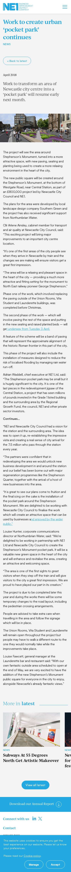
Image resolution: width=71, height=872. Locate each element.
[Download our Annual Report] (59, 804)
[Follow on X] (40, 818)
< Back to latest (17, 60)
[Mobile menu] (65, 7)
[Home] (18, 6)
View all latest (35, 785)
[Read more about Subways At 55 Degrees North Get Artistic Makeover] (31, 729)
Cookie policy (32, 855)
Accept (55, 864)
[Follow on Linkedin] (34, 818)
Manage (34, 864)
